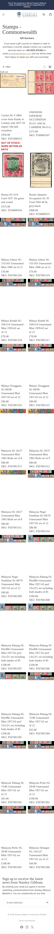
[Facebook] (22, 927)
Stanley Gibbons (21, 914)
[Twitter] (32, 927)
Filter (8, 67)
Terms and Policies (27, 921)
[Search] (43, 14)
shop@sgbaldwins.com (19, 53)
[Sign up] (47, 903)
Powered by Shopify (37, 914)
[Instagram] (27, 927)
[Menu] (3, 14)
